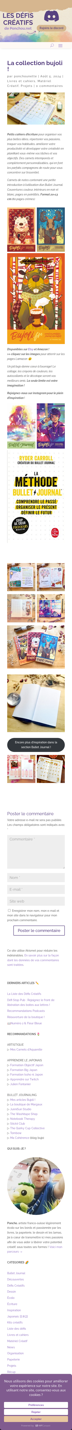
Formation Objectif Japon (26, 1065)
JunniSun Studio (20, 1109)
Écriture (12, 1304)
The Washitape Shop (24, 1114)
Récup (11, 1372)
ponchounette (25, 76)
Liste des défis (16, 1328)
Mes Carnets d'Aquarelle (26, 1049)
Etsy (30, 349)
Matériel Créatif (17, 1341)
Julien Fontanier (20, 1084)
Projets (27, 86)
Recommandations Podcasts (26, 1010)
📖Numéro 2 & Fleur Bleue (24, 1023)
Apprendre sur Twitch (24, 1079)
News (11, 1347)
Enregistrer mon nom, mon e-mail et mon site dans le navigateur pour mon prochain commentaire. (33, 915)
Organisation (15, 1353)
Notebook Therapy (22, 1118)
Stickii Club (17, 1123)
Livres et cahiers (21, 81)
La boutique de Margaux (26, 1104)
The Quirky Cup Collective (27, 1128)
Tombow (16, 1133)
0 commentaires (49, 86)
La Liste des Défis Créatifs (24, 993)
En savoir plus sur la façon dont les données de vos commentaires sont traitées (33, 960)
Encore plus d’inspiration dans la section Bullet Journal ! (36, 745)
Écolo (10, 1297)
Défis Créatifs (16, 1285)
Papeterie (13, 1359)
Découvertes (15, 1279)
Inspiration (14, 1310)
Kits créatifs (15, 1322)
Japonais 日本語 (17, 1316)
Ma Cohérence (19, 1137)
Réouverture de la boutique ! (26, 1017)
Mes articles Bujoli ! (22, 1099)
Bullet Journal (16, 1273)
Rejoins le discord (51, 28)
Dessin (11, 1291)
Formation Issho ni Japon (26, 1074)
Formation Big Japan (23, 1070)
